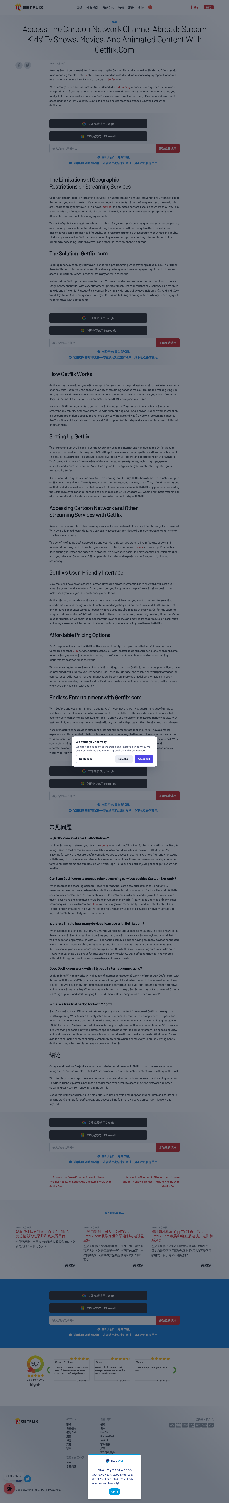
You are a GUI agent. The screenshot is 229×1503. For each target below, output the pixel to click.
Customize (85, 758)
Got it (114, 1491)
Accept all (144, 758)
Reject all (123, 758)
